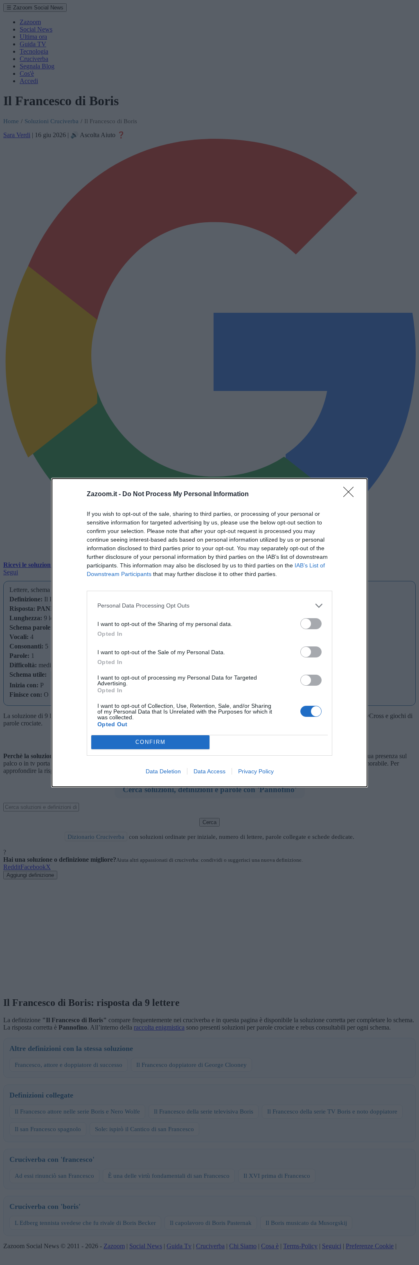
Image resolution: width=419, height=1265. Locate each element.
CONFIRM (150, 742)
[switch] (311, 623)
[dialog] (209, 633)
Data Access (209, 771)
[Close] (351, 494)
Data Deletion (163, 771)
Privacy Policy (256, 771)
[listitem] (209, 605)
